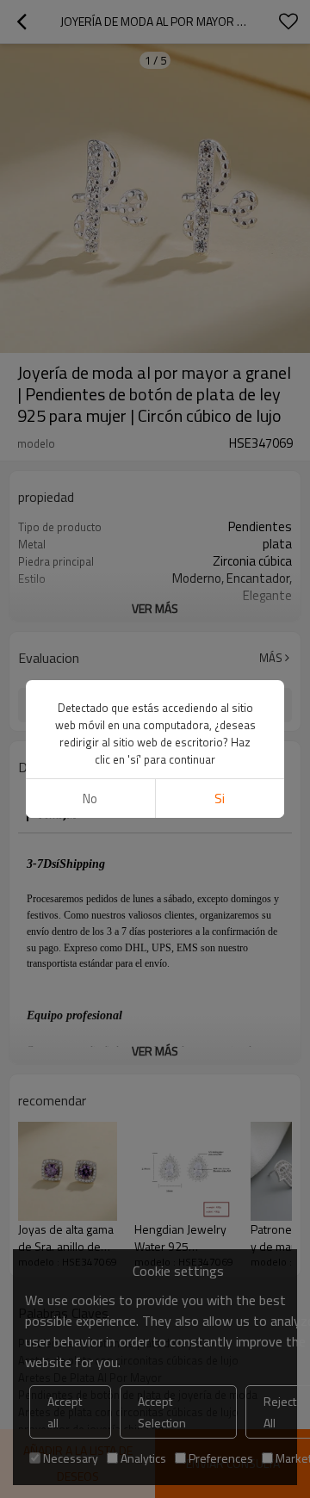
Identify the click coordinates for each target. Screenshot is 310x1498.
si (219, 798)
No (90, 798)
